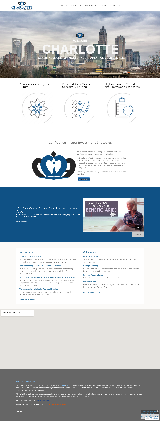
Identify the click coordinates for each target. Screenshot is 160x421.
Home (64, 5)
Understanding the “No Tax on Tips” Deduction (40, 266)
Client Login (116, 5)
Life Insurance (89, 282)
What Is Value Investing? (30, 256)
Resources (89, 5)
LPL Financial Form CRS (25, 381)
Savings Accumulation (93, 275)
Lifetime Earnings (91, 256)
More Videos (21, 221)
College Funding (90, 266)
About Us (75, 5)
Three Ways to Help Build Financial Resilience (40, 289)
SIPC (68, 385)
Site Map (19, 411)
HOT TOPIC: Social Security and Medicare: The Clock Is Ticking (47, 277)
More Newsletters (28, 300)
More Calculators (91, 292)
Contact (103, 5)
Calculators (89, 252)
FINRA (62, 385)
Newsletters (26, 252)
